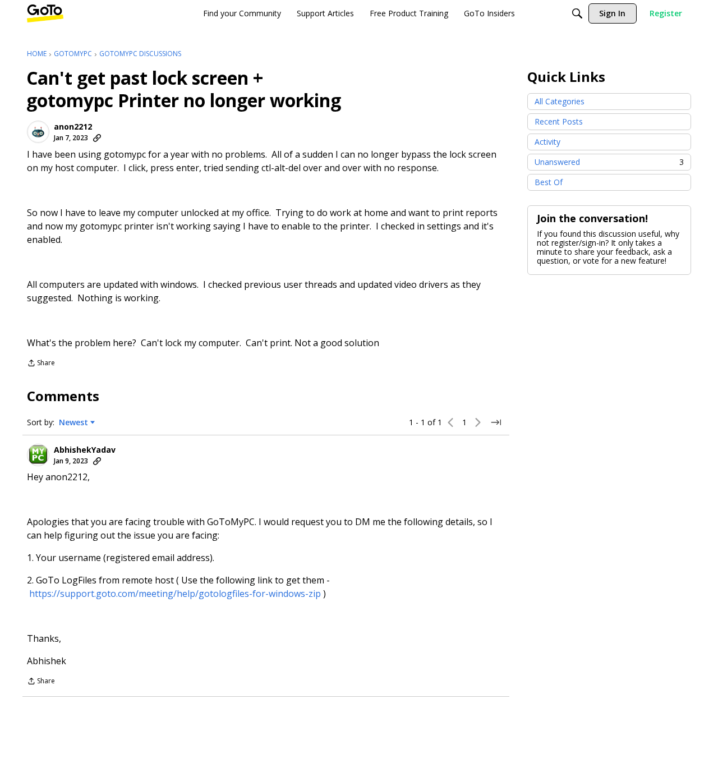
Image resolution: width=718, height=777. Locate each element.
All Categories (559, 101)
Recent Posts (559, 121)
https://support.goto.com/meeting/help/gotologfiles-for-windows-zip (175, 593)
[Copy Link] (97, 138)
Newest (73, 422)
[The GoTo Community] (45, 13)
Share (41, 364)
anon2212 (73, 127)
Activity (547, 141)
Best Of (549, 182)
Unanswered (609, 162)
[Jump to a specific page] (496, 422)
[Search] (577, 13)
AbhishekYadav (85, 450)
